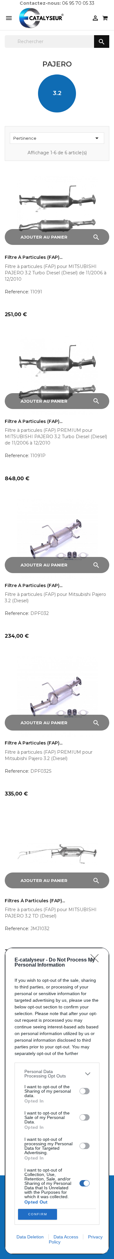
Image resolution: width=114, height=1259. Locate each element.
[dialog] (57, 1101)
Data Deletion (30, 1236)
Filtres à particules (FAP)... (35, 900)
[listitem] (57, 1073)
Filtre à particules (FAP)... (33, 257)
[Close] (97, 960)
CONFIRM (37, 1214)
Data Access (66, 1236)
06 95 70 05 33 (78, 3)
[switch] (84, 1091)
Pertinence (57, 138)
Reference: (17, 292)
